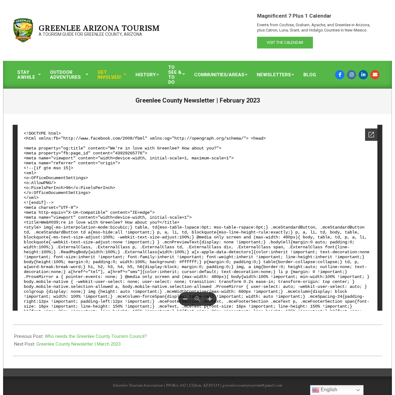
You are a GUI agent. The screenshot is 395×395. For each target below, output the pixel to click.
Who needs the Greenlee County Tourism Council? (96, 336)
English (328, 389)
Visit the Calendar (285, 42)
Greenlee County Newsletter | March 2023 (78, 344)
